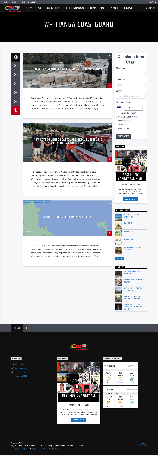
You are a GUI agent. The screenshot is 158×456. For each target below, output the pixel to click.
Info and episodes (131, 199)
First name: (121, 68)
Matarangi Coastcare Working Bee (132, 216)
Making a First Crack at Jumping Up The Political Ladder (133, 306)
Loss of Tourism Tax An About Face (133, 273)
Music (14, 2)
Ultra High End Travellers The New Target (134, 289)
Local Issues (38, 203)
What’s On (114, 8)
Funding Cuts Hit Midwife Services (133, 281)
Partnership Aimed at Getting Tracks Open (132, 297)
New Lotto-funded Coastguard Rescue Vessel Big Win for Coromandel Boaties (68, 141)
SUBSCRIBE (123, 136)
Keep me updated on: (125, 113)
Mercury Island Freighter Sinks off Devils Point (68, 69)
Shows (30, 8)
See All (120, 258)
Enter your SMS (123, 102)
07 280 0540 (20, 364)
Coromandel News (53, 8)
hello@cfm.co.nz (21, 368)
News (23, 2)
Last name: (121, 80)
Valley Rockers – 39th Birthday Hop (132, 249)
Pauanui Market (130, 239)
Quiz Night (128, 223)
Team (40, 8)
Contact (43, 449)
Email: (118, 91)
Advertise (33, 2)
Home (6, 2)
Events (25, 449)
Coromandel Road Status (75, 8)
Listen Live (151, 8)
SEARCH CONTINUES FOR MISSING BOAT (68, 217)
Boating (27, 203)
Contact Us (128, 8)
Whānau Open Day (130, 231)
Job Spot (93, 8)
